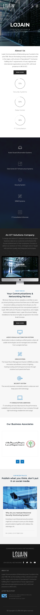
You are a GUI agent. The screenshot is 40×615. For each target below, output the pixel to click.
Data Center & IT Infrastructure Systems (20, 169)
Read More (20, 72)
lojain (9, 533)
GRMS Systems (20, 201)
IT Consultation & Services (20, 217)
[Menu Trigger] (36, 5)
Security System (20, 185)
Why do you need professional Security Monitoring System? (20, 595)
